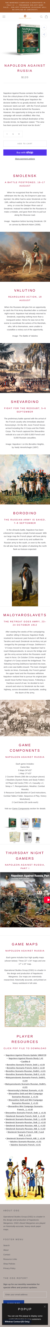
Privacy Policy (9, 1268)
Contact (6, 1254)
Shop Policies (9, 1264)
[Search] (41, 16)
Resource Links (10, 1259)
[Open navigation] (3, 17)
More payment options (25, 159)
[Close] (45, 1306)
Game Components (20, 808)
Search (6, 1245)
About (5, 1250)
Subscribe (13, 1303)
